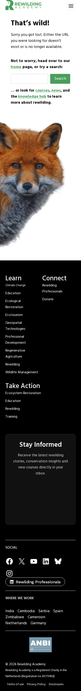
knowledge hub (32, 96)
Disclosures (56, 684)
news (56, 90)
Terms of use (15, 684)
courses (42, 90)
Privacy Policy (36, 684)
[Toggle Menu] (71, 6)
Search (60, 78)
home (16, 67)
